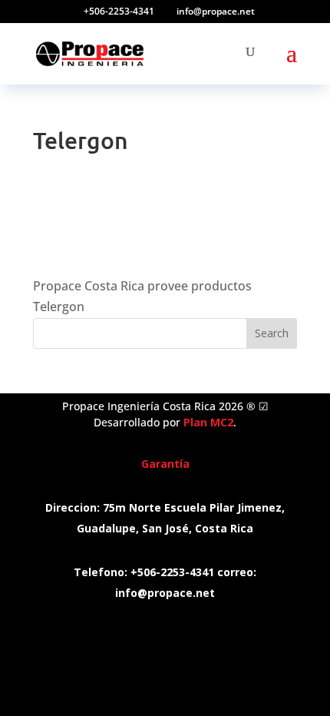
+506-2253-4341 (119, 11)
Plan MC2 (208, 422)
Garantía (165, 463)
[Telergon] (98, 252)
